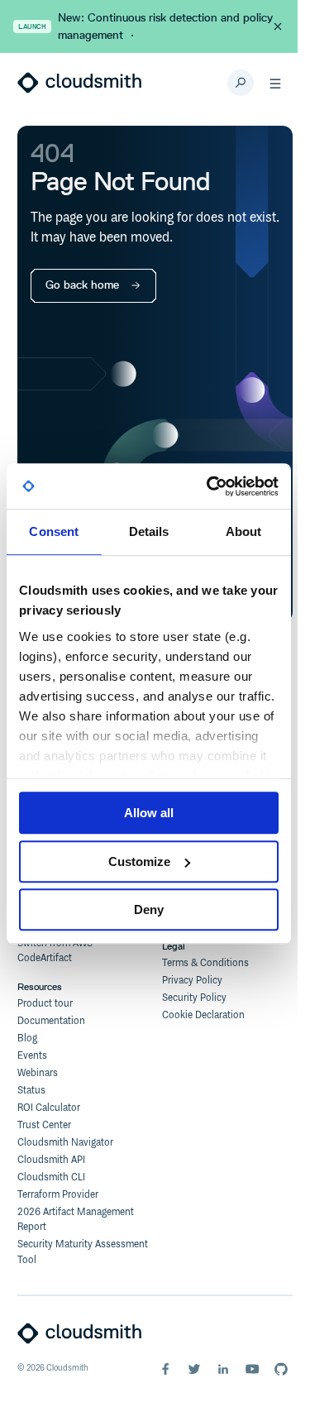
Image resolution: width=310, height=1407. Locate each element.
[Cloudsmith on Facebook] (165, 1369)
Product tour (45, 1004)
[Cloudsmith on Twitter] (194, 1369)
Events (32, 1056)
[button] (275, 82)
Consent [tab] (54, 531)
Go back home (82, 285)
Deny (149, 909)
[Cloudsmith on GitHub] (281, 1369)
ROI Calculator (48, 1108)
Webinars (37, 1073)
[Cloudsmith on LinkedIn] (223, 1369)
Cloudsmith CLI (51, 1177)
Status (31, 1090)
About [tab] (244, 531)
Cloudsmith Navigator (65, 1143)
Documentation (51, 1021)
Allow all (149, 813)
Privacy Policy (192, 980)
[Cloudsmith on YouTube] (252, 1369)
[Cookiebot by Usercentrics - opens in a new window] (210, 486)
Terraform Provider (57, 1195)
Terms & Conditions (205, 963)
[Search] (240, 82)
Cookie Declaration (203, 1015)
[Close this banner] (278, 26)
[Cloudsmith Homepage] (79, 82)
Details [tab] (149, 531)
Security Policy (194, 998)
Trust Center (44, 1125)
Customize (139, 861)
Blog (27, 1038)
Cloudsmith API (51, 1160)
